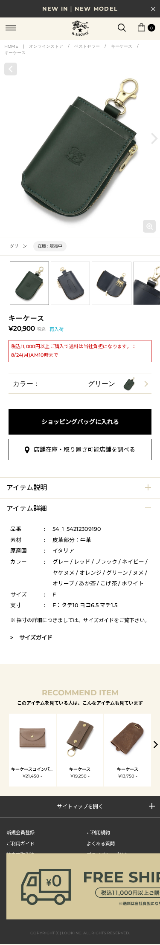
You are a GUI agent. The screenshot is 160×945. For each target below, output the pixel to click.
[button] (154, 138)
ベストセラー (87, 46)
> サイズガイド (31, 637)
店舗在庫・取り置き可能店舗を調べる (84, 449)
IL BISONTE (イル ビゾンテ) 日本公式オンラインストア (80, 28)
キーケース (121, 46)
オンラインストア (46, 46)
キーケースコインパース (34, 769)
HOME (11, 46)
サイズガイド (98, 620)
